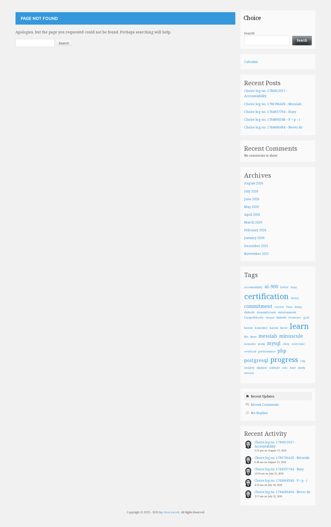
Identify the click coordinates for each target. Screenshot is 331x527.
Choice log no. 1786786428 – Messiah (272, 104)
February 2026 (255, 230)
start (293, 368)
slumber (262, 368)
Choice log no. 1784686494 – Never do (273, 127)
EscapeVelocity (254, 317)
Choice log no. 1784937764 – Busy (270, 112)
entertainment (287, 312)
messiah (268, 336)
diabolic (249, 312)
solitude (274, 368)
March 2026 (253, 222)
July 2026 (251, 191)
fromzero (295, 317)
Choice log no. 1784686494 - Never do (282, 492)
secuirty (249, 368)
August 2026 (253, 183)
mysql (274, 343)
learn (299, 326)
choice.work (171, 512)
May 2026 (251, 207)
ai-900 (271, 286)
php (281, 351)
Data (289, 307)
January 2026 (254, 238)
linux (253, 336)
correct (279, 307)
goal (306, 317)
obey (286, 344)
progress (284, 359)
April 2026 (252, 214)
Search (249, 33)
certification (266, 296)
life (246, 336)
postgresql (256, 360)
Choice (252, 17)
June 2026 (251, 199)
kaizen (274, 328)
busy (294, 287)
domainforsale (266, 312)
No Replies (259, 413)
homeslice (261, 328)
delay (298, 307)
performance (266, 351)
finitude (281, 317)
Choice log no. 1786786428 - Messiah (281, 458)
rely (302, 361)
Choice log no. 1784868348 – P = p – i (272, 119)
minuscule (291, 336)
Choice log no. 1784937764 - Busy (279, 469)
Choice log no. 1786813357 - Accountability (275, 444)
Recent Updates (262, 396)
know (284, 328)
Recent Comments (265, 404)
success (249, 373)
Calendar (251, 62)
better (284, 287)
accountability (253, 287)
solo (285, 368)
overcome (298, 344)
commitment (258, 306)
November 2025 (256, 253)
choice (295, 298)
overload (250, 351)
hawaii (248, 328)
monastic (250, 344)
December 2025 (256, 246)
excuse (270, 317)
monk (261, 344)
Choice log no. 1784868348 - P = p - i (280, 480)
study (301, 368)
